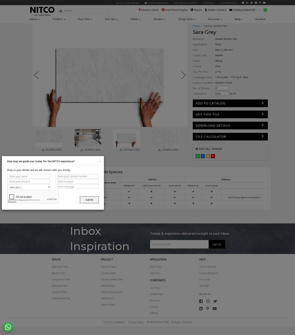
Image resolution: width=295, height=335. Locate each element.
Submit (89, 199)
